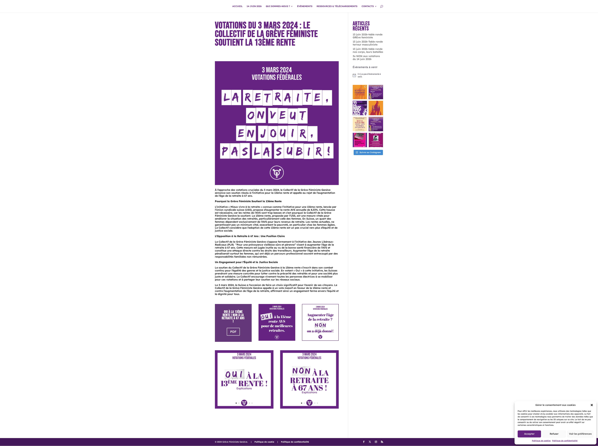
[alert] (368, 75)
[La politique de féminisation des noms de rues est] (376, 140)
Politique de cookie (264, 442)
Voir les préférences (580, 433)
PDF (233, 332)
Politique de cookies (541, 440)
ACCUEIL (237, 6)
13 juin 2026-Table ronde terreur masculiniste (368, 43)
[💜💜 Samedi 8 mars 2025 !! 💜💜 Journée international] (376, 108)
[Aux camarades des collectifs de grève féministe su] (360, 108)
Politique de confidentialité (564, 440)
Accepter (529, 433)
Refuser (554, 433)
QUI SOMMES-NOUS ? (278, 6)
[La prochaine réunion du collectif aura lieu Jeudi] (376, 92)
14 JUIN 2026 (254, 6)
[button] (591, 405)
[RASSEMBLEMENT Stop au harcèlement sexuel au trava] (360, 140)
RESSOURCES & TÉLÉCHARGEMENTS (337, 6)
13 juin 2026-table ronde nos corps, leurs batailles (368, 50)
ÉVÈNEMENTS (304, 6)
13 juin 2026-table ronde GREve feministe (367, 36)
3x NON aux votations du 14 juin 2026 (366, 58)
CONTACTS (368, 6)
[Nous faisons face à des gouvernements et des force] (360, 92)
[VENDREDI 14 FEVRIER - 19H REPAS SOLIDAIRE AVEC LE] (360, 124)
